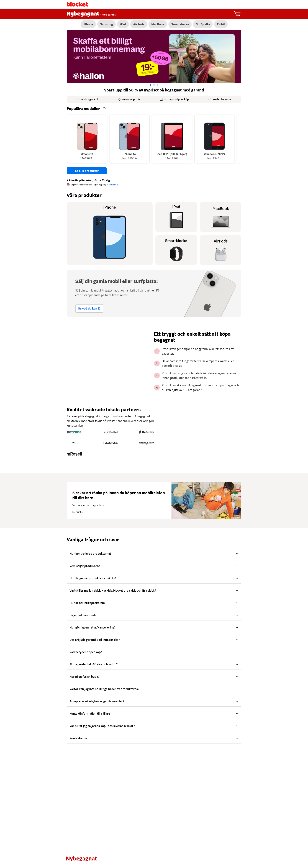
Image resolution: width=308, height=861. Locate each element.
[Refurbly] (146, 432)
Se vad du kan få (89, 308)
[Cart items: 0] (237, 14)
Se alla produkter (87, 171)
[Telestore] (110, 443)
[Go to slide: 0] (150, 85)
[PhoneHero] (146, 443)
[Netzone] (74, 432)
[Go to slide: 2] (157, 85)
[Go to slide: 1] (154, 85)
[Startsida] (77, 4)
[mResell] (74, 453)
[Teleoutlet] (110, 432)
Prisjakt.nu (114, 184)
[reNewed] (74, 443)
